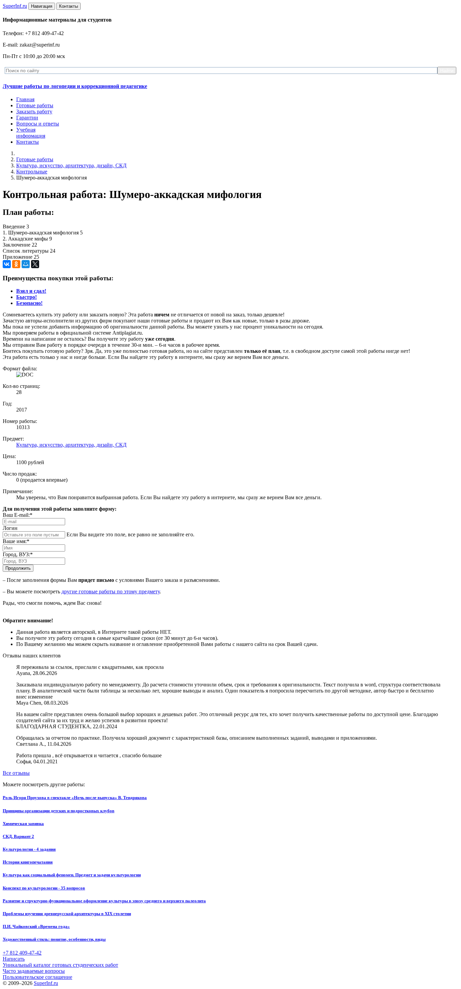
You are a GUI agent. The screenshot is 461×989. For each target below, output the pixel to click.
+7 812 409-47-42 (22, 953)
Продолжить (18, 568)
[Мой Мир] (26, 264)
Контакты (27, 142)
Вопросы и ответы (37, 123)
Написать (14, 959)
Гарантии (27, 117)
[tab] (31, 291)
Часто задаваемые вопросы (34, 971)
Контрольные (31, 171)
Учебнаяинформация (30, 133)
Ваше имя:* (16, 541)
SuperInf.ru (46, 983)
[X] (35, 264)
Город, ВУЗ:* (18, 554)
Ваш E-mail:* (17, 515)
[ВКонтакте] (7, 264)
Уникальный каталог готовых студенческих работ (60, 965)
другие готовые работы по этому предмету (110, 591)
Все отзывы (16, 773)
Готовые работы (34, 105)
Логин (10, 528)
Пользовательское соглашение (37, 977)
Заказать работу (34, 111)
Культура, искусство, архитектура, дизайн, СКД (71, 165)
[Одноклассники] (16, 264)
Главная (25, 99)
